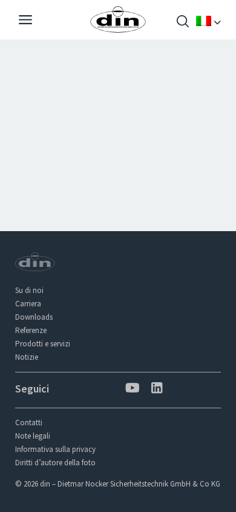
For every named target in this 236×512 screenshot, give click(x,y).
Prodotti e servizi (42, 344)
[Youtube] (131, 389)
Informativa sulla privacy (55, 449)
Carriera (28, 303)
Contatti (28, 422)
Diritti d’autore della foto (55, 462)
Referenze (31, 330)
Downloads (34, 317)
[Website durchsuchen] (182, 23)
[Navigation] (25, 21)
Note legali (32, 436)
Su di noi (29, 290)
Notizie (26, 357)
